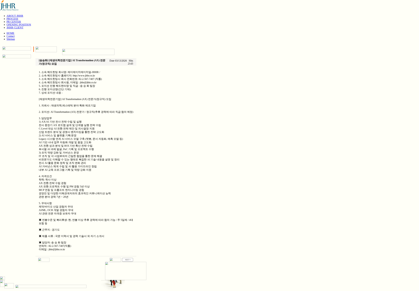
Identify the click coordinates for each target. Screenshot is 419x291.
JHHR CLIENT (15, 27)
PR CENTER (14, 21)
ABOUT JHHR (15, 15)
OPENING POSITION (19, 24)
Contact (11, 36)
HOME (10, 33)
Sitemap (11, 39)
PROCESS (12, 18)
